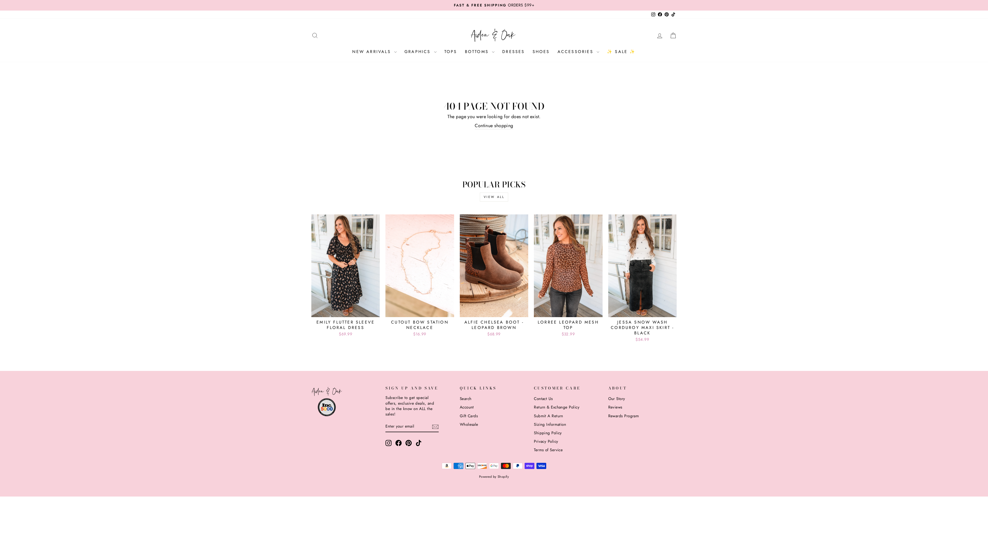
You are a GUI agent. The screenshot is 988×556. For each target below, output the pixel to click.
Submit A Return (548, 416)
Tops (450, 52)
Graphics (418, 52)
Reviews (615, 407)
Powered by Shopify (494, 476)
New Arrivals (372, 52)
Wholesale (469, 424)
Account (467, 407)
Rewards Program (623, 416)
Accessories (576, 52)
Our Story (616, 399)
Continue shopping (494, 126)
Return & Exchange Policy (556, 407)
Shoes (541, 52)
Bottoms (478, 52)
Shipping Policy (548, 433)
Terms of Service (548, 450)
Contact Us (543, 399)
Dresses (513, 52)
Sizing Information (550, 424)
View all (494, 197)
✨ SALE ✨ (621, 52)
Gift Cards (469, 416)
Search (466, 399)
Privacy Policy (546, 441)
